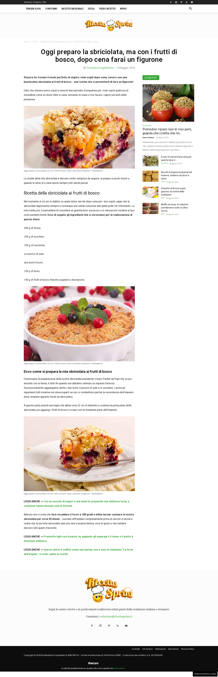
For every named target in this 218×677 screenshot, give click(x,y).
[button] (190, 9)
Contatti (136, 649)
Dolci (34, 41)
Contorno (164, 163)
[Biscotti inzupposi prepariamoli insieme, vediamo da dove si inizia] (150, 176)
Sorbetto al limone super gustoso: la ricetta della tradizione (173, 191)
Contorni (51, 8)
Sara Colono (148, 137)
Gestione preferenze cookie (205, 674)
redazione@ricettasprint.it (116, 616)
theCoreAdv (119, 668)
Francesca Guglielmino (100, 67)
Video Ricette (107, 8)
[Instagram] (176, 2)
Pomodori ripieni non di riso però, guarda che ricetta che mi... (167, 131)
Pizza (91, 8)
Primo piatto (147, 125)
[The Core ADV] (93, 664)
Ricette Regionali (72, 8)
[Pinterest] (181, 2)
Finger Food (33, 8)
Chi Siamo (147, 649)
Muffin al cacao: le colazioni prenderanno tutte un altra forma (174, 207)
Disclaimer (173, 649)
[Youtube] (191, 2)
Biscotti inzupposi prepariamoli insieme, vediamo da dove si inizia (176, 175)
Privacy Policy (187, 649)
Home (26, 41)
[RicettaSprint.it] (109, 26)
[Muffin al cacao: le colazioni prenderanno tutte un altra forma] (150, 208)
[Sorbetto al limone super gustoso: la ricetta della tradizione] (150, 192)
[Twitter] (186, 2)
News (123, 8)
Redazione (160, 649)
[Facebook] (170, 2)
